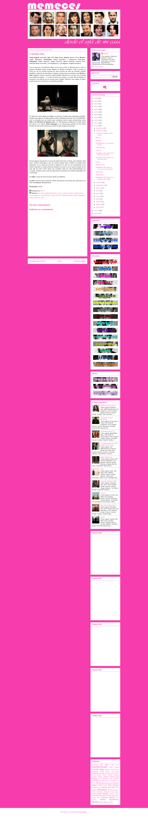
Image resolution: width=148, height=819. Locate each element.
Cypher (102, 517)
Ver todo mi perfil (97, 66)
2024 (96, 104)
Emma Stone (105, 771)
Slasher (103, 800)
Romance (102, 789)
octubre (98, 182)
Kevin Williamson (103, 778)
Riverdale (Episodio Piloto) (108, 481)
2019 (96, 117)
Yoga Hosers (100, 174)
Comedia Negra (98, 769)
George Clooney (104, 773)
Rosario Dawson (113, 790)
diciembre (99, 128)
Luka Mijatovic (45, 195)
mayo (98, 196)
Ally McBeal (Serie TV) (107, 431)
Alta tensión (99, 172)
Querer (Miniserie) (106, 457)
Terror (43, 197)
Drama (60, 193)
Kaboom (98, 137)
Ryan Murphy (103, 794)
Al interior (99, 140)
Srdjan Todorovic (34, 197)
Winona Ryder (102, 802)
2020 (96, 115)
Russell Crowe (109, 792)
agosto (98, 188)
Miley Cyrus (103, 785)
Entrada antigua (80, 261)
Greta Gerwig (96, 775)
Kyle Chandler (114, 778)
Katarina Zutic (79, 193)
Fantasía (95, 773)
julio (97, 190)
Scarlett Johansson (112, 795)
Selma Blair (96, 797)
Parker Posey (96, 787)
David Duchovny (110, 769)
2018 (96, 120)
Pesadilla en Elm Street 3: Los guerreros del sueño (104, 168)
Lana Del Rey (103, 780)
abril (97, 199)
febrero (98, 204)
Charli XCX (115, 765)
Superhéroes (114, 800)
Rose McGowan (97, 792)
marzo (98, 201)
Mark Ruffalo (100, 784)
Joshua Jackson (109, 776)
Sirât (101, 469)
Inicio (60, 261)
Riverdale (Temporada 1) (108, 505)
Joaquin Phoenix (97, 776)
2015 (96, 210)
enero (98, 207)
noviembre (99, 131)
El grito (98, 162)
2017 (96, 123)
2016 (96, 125)
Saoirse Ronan (114, 794)
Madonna (98, 782)
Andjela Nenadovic (51, 193)
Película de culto (108, 787)
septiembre (100, 185)
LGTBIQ (95, 780)
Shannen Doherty (108, 798)
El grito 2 (98, 150)
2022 (96, 109)
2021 (96, 112)
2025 (96, 101)
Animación (95, 765)
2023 (96, 106)
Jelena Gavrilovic (68, 193)
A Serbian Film (100, 147)
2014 (96, 213)
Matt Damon (109, 784)
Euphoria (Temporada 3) (108, 405)
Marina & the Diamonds (108, 782)
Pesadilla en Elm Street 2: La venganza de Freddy (105, 178)
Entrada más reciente (37, 261)
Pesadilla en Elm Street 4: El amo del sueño (105, 158)
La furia (102, 493)
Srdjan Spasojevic (79, 195)
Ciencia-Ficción (99, 767)
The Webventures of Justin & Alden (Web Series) (109, 444)
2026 (96, 98)
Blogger (84, 812)
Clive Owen (114, 767)
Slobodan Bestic (68, 195)
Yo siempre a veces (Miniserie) (106, 418)
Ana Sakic (41, 193)
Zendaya (110, 802)
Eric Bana (115, 771)
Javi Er (105, 53)
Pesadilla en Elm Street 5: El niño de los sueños (105, 154)
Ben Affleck (105, 765)
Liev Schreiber (112, 780)
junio (97, 193)
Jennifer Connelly (113, 775)
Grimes (104, 775)
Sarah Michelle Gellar (99, 795)
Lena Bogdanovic (34, 195)
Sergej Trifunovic (56, 195)
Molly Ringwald (113, 785)
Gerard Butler (115, 773)
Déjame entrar (100, 164)
